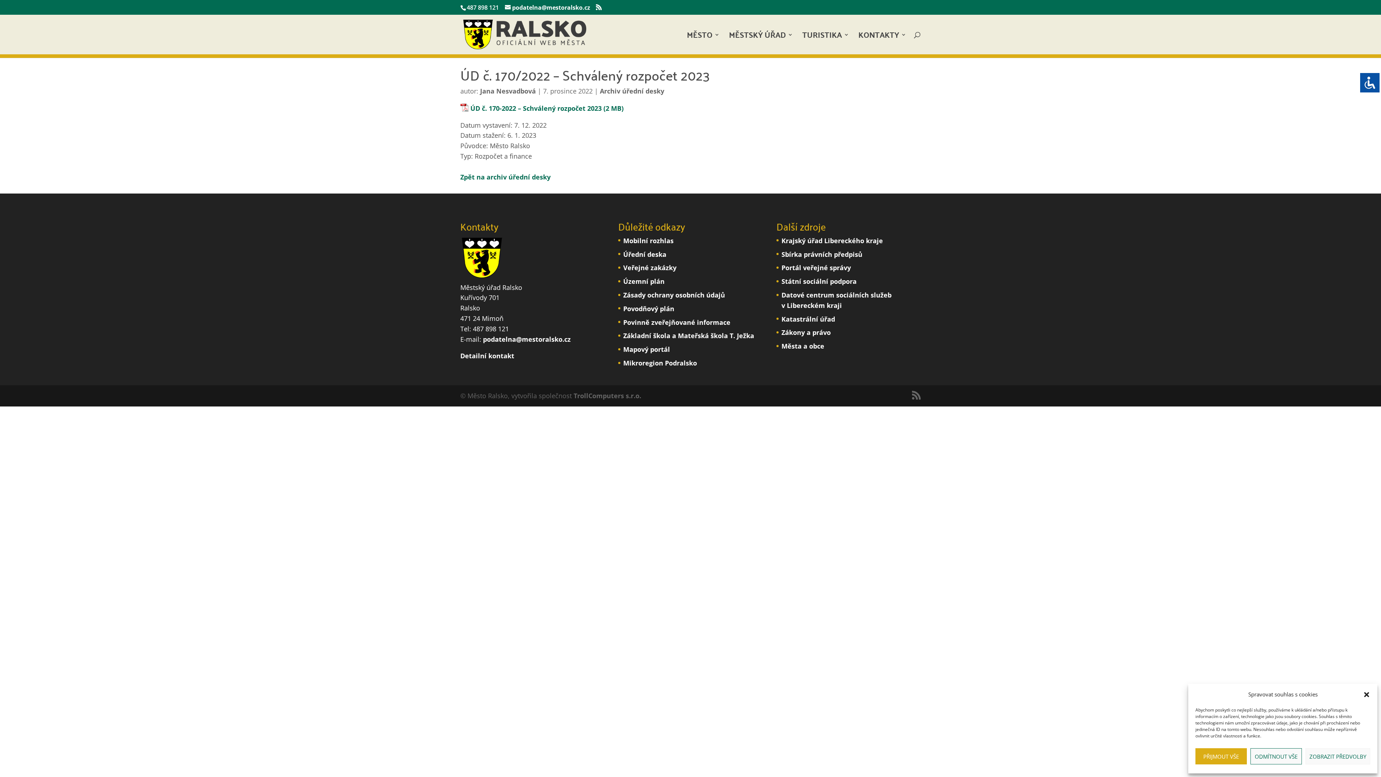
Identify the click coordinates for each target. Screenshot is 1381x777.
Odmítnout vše (1276, 756)
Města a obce (802, 346)
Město (699, 37)
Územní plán (644, 281)
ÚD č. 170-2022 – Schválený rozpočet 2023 (536, 108)
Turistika (822, 37)
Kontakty (878, 37)
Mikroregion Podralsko (660, 363)
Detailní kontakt (487, 355)
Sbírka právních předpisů (821, 254)
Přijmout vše (1221, 756)
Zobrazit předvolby (1337, 756)
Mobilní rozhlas (648, 240)
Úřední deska (644, 254)
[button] (1366, 694)
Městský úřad (757, 37)
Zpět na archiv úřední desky (505, 177)
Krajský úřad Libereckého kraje (832, 240)
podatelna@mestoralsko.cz (527, 339)
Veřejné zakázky (649, 267)
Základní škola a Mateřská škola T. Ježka (688, 335)
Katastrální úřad (808, 319)
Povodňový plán (648, 308)
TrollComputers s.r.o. (607, 395)
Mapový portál (646, 349)
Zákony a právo (806, 332)
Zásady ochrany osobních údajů (674, 295)
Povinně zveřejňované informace (676, 322)
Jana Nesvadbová (508, 91)
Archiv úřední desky (632, 91)
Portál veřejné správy (816, 267)
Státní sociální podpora (819, 281)
